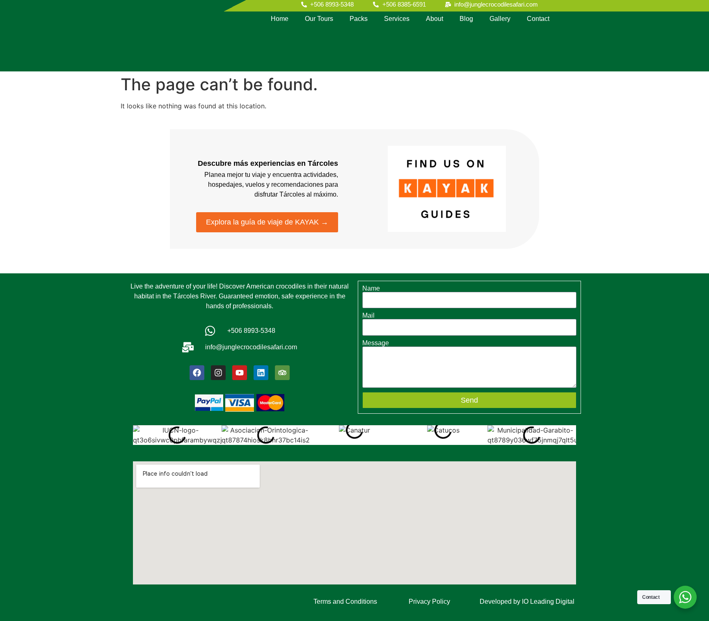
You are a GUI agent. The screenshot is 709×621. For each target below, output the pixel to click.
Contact (538, 18)
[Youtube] (239, 372)
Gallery (499, 18)
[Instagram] (218, 372)
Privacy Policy (429, 601)
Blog (466, 18)
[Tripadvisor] (282, 372)
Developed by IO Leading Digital (527, 601)
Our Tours (319, 18)
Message (375, 343)
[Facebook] (197, 372)
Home (279, 18)
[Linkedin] (261, 372)
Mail (368, 315)
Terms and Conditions (345, 601)
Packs (359, 18)
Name (371, 288)
